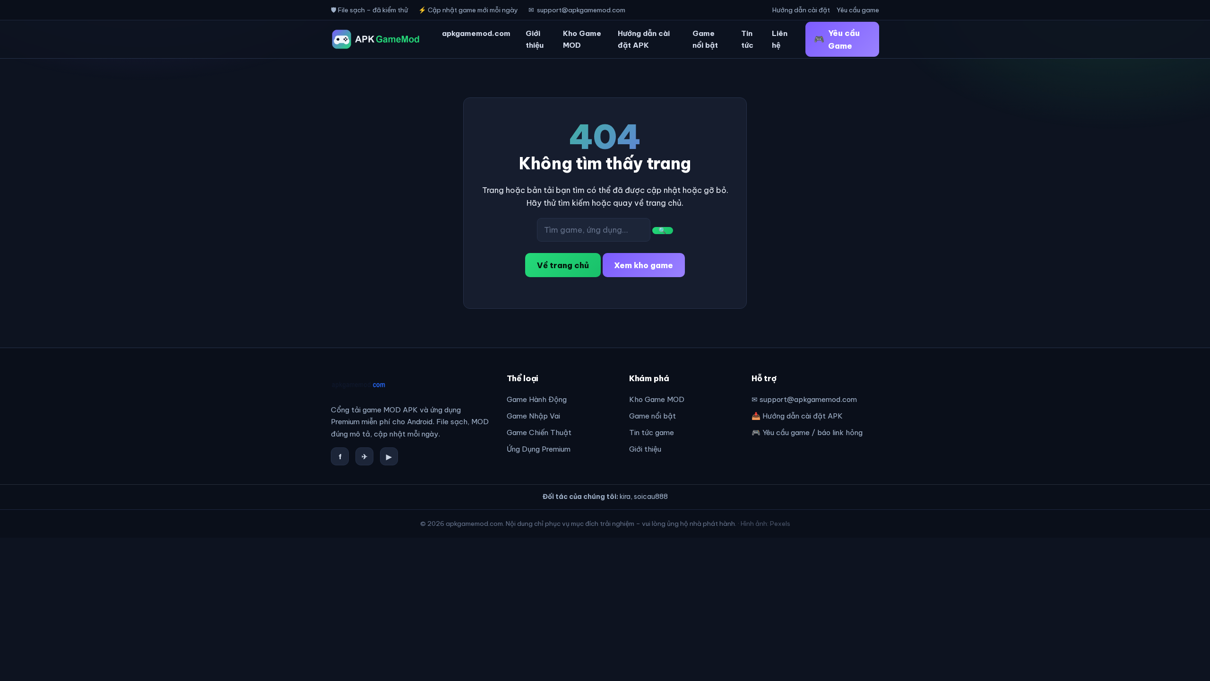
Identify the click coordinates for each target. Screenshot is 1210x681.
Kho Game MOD (582, 39)
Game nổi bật (705, 39)
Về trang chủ (563, 265)
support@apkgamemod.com (581, 10)
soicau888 (651, 496)
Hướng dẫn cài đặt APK (644, 39)
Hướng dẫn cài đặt (801, 10)
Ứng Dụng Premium (538, 449)
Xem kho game (643, 265)
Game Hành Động (537, 399)
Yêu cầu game (858, 10)
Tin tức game (651, 432)
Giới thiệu (535, 39)
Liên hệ (779, 39)
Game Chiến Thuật (539, 432)
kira (625, 496)
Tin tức (747, 39)
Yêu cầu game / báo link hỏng (812, 432)
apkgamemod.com (476, 33)
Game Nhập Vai (533, 415)
